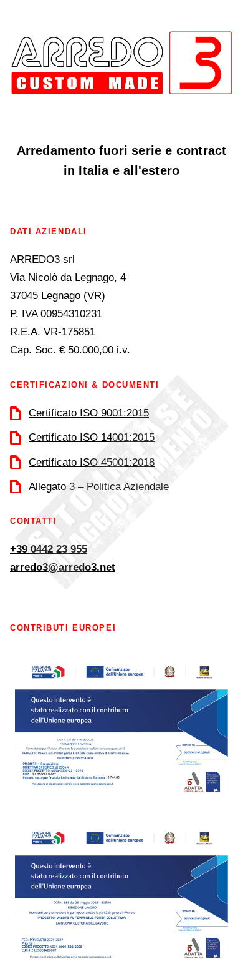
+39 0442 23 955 (48, 549)
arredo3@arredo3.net (62, 567)
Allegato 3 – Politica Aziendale (99, 487)
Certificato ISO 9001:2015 (89, 413)
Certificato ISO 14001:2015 (92, 437)
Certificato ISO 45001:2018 (92, 462)
